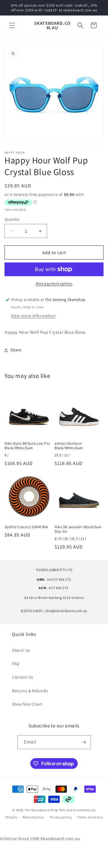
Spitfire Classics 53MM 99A (26, 527)
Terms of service (90, 817)
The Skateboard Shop (41, 810)
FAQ (16, 663)
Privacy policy (61, 817)
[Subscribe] (84, 742)
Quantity (12, 219)
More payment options (54, 283)
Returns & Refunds (30, 690)
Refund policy (33, 817)
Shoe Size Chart (27, 704)
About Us (21, 650)
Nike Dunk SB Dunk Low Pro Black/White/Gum (27, 445)
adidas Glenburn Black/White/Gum (69, 445)
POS (62, 810)
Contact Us (22, 677)
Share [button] (16, 350)
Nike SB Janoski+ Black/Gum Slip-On (78, 529)
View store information (33, 315)
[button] (12, 25)
